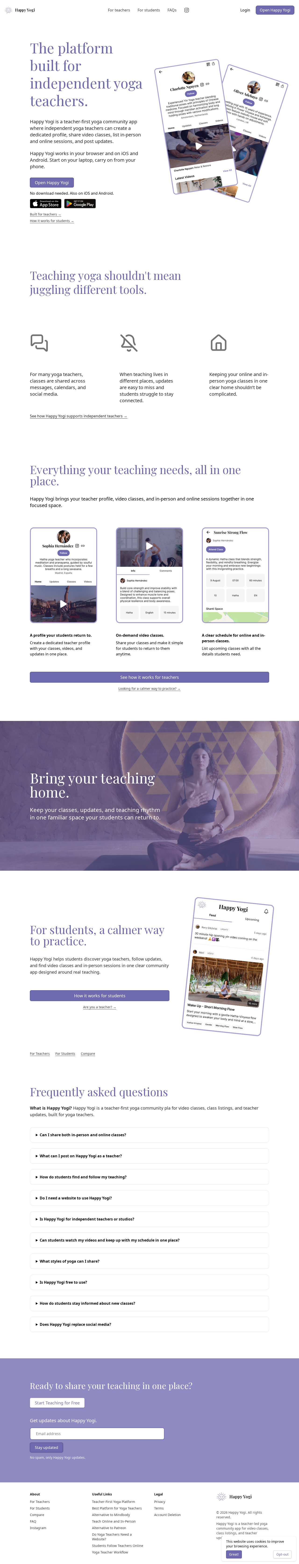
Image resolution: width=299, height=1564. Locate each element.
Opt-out (282, 1554)
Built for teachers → (45, 214)
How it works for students (99, 995)
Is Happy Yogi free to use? (63, 1282)
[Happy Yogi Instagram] (187, 10)
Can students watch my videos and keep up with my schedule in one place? (110, 1240)
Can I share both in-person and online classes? (83, 1134)
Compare (88, 1053)
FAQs (172, 10)
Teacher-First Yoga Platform (113, 1501)
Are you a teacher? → (99, 1007)
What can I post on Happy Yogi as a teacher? (81, 1155)
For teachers (119, 10)
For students (149, 10)
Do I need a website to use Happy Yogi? (76, 1198)
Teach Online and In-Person (114, 1521)
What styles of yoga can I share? (70, 1261)
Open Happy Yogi (275, 10)
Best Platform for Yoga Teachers (117, 1508)
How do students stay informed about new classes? (87, 1303)
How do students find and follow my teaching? (83, 1177)
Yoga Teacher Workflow (110, 1552)
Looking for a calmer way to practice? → (149, 688)
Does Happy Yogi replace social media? (75, 1324)
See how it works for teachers (149, 677)
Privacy (159, 1501)
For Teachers (40, 1053)
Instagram (38, 1528)
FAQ (33, 1521)
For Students (65, 1053)
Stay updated (46, 1447)
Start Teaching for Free (57, 1403)
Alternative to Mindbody (111, 1515)
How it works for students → (52, 221)
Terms (159, 1508)
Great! (234, 1554)
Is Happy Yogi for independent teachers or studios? (87, 1219)
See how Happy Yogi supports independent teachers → (78, 416)
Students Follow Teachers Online (117, 1545)
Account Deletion (167, 1515)
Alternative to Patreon (109, 1528)
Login (245, 10)
